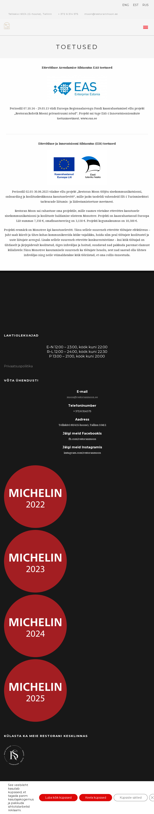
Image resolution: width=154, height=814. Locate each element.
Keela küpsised (95, 797)
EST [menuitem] (135, 5)
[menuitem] (125, 5)
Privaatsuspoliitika (18, 366)
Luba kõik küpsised (58, 797)
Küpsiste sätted (131, 797)
